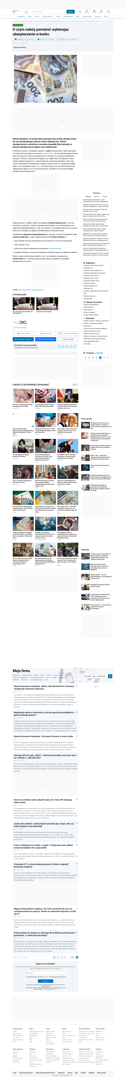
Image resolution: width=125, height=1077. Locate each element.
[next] (77, 957)
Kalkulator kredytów (89, 283)
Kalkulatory (90, 263)
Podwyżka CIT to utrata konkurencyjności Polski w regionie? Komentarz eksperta (95, 234)
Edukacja (98, 16)
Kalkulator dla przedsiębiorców (93, 270)
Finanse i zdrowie (67, 1041)
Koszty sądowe (88, 309)
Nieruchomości (87, 16)
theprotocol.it (99, 1062)
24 (85, 357)
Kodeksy (48, 1062)
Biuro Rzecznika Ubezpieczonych (31, 290)
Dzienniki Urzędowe (51, 1056)
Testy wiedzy (32, 1066)
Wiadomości (99, 1031)
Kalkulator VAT (88, 288)
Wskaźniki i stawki (84, 1049)
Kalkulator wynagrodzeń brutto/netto (94, 273)
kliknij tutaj (54, 989)
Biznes (37, 16)
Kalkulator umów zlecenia (91, 275)
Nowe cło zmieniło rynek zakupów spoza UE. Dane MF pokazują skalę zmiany (95, 220)
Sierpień (99, 353)
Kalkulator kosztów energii (91, 280)
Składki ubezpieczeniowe (86, 1056)
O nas (14, 1073)
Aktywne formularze (94, 302)
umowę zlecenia (55, 248)
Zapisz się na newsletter (70, 333)
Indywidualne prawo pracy (36, 1031)
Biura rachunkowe (84, 1029)
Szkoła (31, 1054)
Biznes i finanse (66, 1031)
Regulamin (61, 1073)
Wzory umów (99, 1058)
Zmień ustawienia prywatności (45, 1073)
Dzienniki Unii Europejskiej (53, 1058)
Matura (31, 1062)
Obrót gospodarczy (18, 1035)
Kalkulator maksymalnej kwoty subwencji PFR (96, 292)
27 (96, 357)
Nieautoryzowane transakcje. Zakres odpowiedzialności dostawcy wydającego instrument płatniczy (95, 200)
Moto (77, 16)
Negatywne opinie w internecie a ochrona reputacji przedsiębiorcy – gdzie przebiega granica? (96, 205)
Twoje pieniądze (68, 16)
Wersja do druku (25, 333)
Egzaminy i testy (33, 1058)
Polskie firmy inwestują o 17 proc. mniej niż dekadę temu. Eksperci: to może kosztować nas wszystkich (96, 254)
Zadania (15, 1056)
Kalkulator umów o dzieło (91, 278)
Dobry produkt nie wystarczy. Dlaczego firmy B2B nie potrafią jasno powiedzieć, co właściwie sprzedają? (96, 244)
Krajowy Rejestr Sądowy (91, 315)
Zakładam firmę (26, 675)
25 (89, 357)
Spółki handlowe (89, 307)
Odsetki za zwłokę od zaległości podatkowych (93, 325)
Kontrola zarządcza (89, 312)
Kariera (70, 1073)
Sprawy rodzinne (50, 1031)
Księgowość (21, 16)
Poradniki (24, 680)
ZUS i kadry (16, 1037)
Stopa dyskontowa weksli (91, 341)
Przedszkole (32, 1052)
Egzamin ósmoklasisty (35, 1064)
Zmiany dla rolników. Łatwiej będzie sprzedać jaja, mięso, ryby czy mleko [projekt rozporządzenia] (96, 225)
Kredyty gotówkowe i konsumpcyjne (55, 21)
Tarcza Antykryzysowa (36, 680)
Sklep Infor (49, 1041)
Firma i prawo (86, 418)
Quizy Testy (87, 344)
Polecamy (85, 549)
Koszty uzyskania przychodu (92, 331)
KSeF (106, 16)
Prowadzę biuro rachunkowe (86, 1033)
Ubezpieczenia (33, 1035)
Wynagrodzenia (33, 1033)
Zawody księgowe (17, 1039)
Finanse (36, 21)
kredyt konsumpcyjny (20, 327)
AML (80, 1041)
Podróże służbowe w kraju (91, 333)
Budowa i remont (100, 1037)
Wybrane (105, 196)
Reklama (91, 1073)
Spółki (36, 675)
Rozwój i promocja (18, 1058)
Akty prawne (49, 1049)
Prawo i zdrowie (50, 1043)
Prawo (58, 16)
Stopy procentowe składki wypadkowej (95, 328)
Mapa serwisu (101, 1073)
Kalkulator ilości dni (89, 296)
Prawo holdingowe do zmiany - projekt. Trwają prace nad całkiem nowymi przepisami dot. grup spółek (94, 230)
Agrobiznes (62, 677)
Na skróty (98, 1049)
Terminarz (90, 353)
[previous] (54, 957)
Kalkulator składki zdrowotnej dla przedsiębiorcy (93, 267)
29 (104, 357)
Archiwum (98, 1054)
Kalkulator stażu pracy (68, 1060)
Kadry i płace (16, 1060)
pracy (38, 166)
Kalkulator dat (88, 298)
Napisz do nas (47, 333)
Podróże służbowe (84, 1058)
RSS (76, 1073)
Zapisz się (45, 981)
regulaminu (46, 976)
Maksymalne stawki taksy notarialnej (95, 338)
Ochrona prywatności (26, 1073)
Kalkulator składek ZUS (91, 286)
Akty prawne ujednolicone (53, 1060)
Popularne (88, 196)
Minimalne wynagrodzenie (86, 1054)
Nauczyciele (32, 1056)
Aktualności (16, 675)
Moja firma (25, 21)
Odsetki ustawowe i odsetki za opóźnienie (96, 321)
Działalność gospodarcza (91, 304)
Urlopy (31, 1037)
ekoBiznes (16, 680)
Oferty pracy (99, 1064)
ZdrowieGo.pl (99, 1052)
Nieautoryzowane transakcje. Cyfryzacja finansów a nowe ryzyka (95, 210)
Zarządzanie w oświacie (35, 1060)
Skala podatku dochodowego (87, 1062)
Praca (47, 1039)
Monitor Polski (49, 1054)
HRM (30, 1041)
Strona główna (16, 21)
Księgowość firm (18, 1029)
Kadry (30, 16)
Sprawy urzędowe (51, 1037)
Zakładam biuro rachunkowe (86, 1031)
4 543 (72, 957)
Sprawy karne (49, 1033)
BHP (30, 1039)
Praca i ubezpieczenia (37, 677)
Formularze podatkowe (102, 1060)
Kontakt (83, 1073)
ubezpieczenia (47, 153)
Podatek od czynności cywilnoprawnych (96, 336)
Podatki (54, 677)
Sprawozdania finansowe (86, 1039)
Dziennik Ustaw (50, 1052)
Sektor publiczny (48, 16)
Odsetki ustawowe (84, 1060)
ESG (46, 680)
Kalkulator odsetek (67, 1058)
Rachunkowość (17, 1033)
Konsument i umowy (51, 1035)
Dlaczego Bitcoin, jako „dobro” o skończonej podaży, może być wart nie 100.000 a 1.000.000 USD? (96, 215)
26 (93, 357)
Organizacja (16, 1052)
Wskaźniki (90, 318)
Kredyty (42, 21)
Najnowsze (97, 196)
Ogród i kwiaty (99, 1039)
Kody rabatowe (100, 1056)
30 (108, 357)
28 (100, 357)
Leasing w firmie (58, 675)
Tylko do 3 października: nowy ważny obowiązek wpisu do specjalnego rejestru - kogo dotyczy (96, 249)
